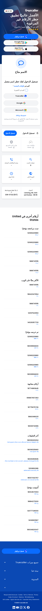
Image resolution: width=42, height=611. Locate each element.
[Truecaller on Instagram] (21, 607)
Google (19, 103)
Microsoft (19, 110)
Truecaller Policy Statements (31, 599)
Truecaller (19, 96)
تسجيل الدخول (10, 133)
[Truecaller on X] (24, 607)
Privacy (36, 595)
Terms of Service (28, 595)
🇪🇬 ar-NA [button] (8, 11)
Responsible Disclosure (10, 595)
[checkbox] (21, 570)
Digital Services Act (16, 599)
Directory (21, 597)
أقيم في (22, 86)
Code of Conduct (13, 597)
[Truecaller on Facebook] (28, 607)
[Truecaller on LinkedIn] (14, 607)
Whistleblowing (29, 597)
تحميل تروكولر (19, 36)
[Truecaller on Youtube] (17, 607)
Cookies (20, 595)
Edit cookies (6, 599)
